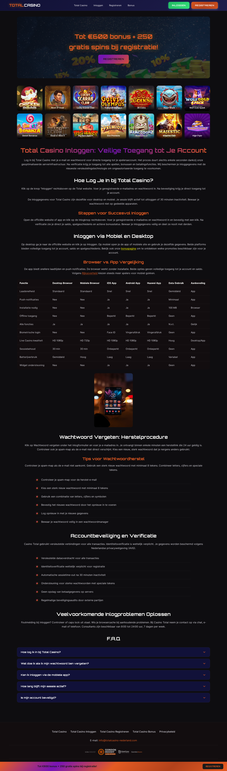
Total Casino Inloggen (83, 731)
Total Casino (80, 5)
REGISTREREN (204, 5)
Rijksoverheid (90, 273)
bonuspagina (128, 248)
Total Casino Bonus (144, 731)
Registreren (115, 5)
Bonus (131, 5)
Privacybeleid (167, 731)
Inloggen (98, 5)
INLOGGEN (179, 5)
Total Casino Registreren (114, 731)
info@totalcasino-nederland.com (118, 740)
